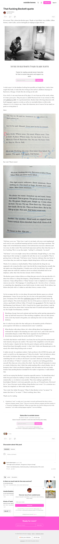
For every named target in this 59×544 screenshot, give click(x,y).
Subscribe (47, 2)
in (12, 100)
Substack (22, 541)
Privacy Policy (40, 510)
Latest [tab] (8, 477)
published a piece (29, 299)
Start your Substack (26, 537)
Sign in (54, 2)
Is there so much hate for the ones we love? (17, 481)
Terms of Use (36, 508)
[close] (43, 488)
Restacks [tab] (13, 449)
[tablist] (9, 449)
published (9, 100)
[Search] (38, 2)
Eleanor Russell (10, 12)
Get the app (37, 537)
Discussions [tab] (14, 477)
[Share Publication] (41, 2)
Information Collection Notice (29, 510)
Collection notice (40, 533)
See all (6, 511)
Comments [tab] (6, 449)
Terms (33, 533)
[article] (29, 484)
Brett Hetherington (11, 462)
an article (39, 303)
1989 (14, 100)
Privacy (29, 533)
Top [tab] (5, 477)
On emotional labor (8, 483)
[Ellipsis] (55, 462)
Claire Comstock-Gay (24, 485)
